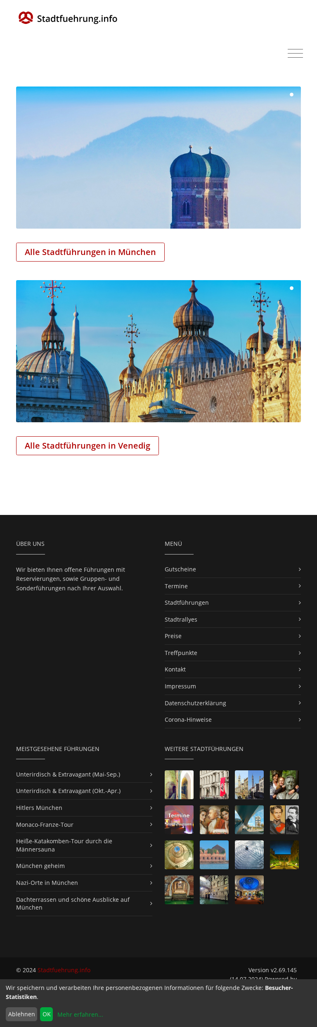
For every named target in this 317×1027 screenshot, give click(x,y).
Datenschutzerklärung (195, 703)
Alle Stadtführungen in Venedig (87, 445)
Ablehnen (21, 1014)
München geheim (40, 866)
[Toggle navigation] (295, 53)
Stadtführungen (187, 602)
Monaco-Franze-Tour (44, 824)
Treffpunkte (181, 653)
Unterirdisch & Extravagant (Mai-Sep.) (68, 774)
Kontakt (175, 669)
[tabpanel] (158, 158)
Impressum (180, 686)
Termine (176, 586)
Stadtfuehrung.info (64, 970)
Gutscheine (180, 569)
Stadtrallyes (181, 619)
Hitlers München (39, 808)
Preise (173, 636)
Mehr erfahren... (80, 1014)
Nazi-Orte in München (47, 883)
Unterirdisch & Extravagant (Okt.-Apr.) (68, 791)
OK (47, 1014)
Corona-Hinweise (188, 719)
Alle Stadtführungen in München (90, 251)
